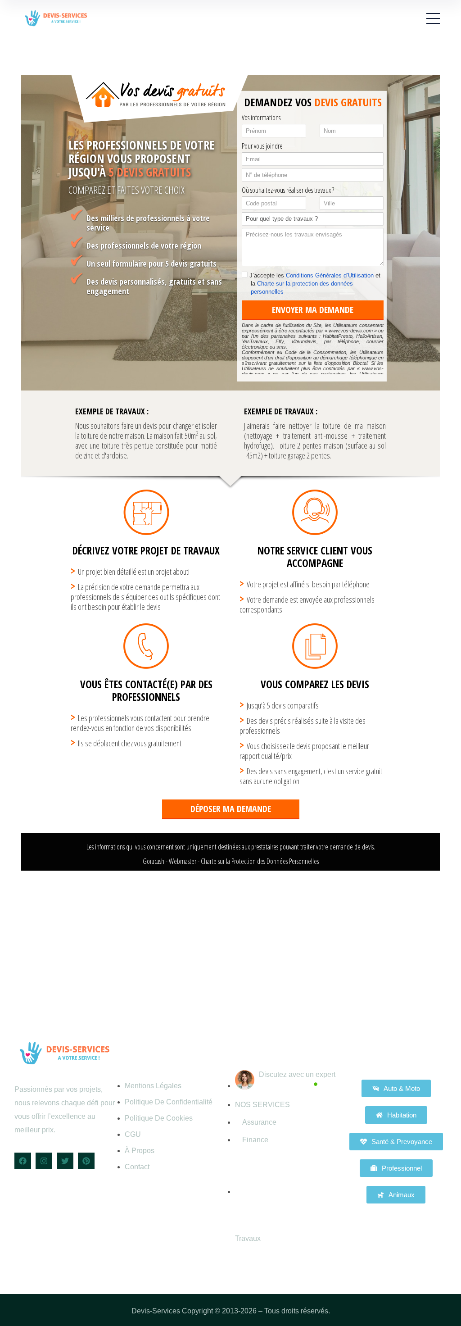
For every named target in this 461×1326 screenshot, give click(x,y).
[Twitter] (65, 1161)
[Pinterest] (86, 1161)
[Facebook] (22, 1161)
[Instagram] (44, 1161)
